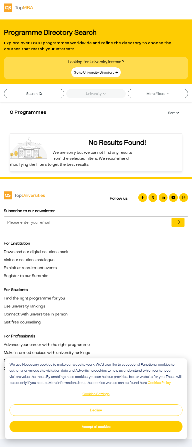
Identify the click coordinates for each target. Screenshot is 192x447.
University (94, 93)
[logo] (18, 7)
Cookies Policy (159, 382)
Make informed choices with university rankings (47, 352)
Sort (171, 113)
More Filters (156, 93)
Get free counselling (22, 322)
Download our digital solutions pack (36, 251)
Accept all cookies (96, 426)
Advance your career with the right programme (47, 344)
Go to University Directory (94, 72)
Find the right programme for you (34, 298)
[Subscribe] (178, 222)
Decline (96, 410)
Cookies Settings (96, 394)
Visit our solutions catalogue (29, 259)
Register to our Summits (26, 275)
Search (32, 93)
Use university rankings (24, 306)
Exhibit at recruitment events (30, 267)
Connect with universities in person (36, 314)
